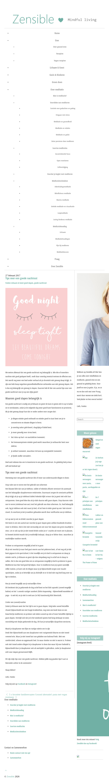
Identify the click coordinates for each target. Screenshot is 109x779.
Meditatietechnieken (60, 180)
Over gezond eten (59, 46)
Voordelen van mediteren (60, 102)
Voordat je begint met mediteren (60, 174)
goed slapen (28, 283)
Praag (57, 258)
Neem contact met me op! (20, 753)
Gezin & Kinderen (57, 74)
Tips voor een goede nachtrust (21, 278)
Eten (57, 40)
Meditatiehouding (60, 226)
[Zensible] (54, 24)
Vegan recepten (60, 60)
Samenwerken (88, 600)
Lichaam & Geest (57, 67)
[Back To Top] (5, 770)
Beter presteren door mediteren (63, 141)
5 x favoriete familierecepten (21, 694)
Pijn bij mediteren (62, 245)
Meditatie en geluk (62, 134)
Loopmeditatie (63, 213)
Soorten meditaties (60, 148)
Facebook (21, 683)
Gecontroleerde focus (62, 154)
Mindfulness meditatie (63, 193)
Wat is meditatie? (60, 95)
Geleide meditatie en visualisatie (62, 206)
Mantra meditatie (62, 200)
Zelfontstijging (62, 167)
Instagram (32, 683)
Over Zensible (57, 266)
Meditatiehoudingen (62, 239)
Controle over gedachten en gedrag (62, 108)
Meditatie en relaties (62, 128)
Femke (8, 283)
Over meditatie (57, 89)
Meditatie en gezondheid (63, 121)
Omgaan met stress (63, 115)
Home (57, 33)
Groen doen (57, 82)
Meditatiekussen (63, 252)
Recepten (59, 53)
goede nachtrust (40, 283)
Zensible (10, 776)
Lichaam (63, 232)
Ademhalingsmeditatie (63, 186)
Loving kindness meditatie (62, 219)
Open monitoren (63, 160)
